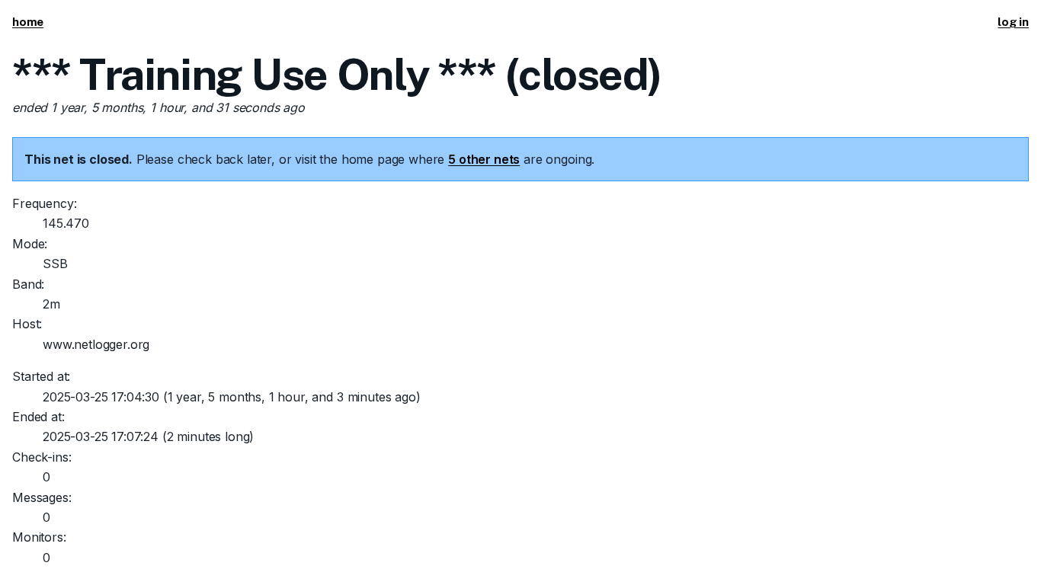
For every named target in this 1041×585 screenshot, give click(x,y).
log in (1013, 21)
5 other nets (484, 159)
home (27, 21)
